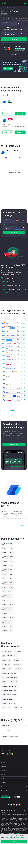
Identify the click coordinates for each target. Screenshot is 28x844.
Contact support (14, 444)
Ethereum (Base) (11, 335)
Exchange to (20, 113)
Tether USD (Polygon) (10, 363)
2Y (19, 157)
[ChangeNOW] (4, 3)
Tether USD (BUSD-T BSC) (11, 351)
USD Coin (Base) (10, 395)
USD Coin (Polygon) (10, 400)
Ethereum (8, 331)
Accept (14, 841)
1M (9, 157)
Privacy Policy (20, 837)
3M (13, 157)
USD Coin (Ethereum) (10, 387)
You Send (5, 22)
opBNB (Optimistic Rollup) (10, 376)
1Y (16, 157)
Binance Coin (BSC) (11, 371)
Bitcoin (7, 323)
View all (13, 410)
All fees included (7, 27)
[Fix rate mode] (15, 34)
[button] (22, 24)
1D (2, 157)
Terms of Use (9, 837)
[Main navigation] (24, 2)
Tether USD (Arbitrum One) (10, 367)
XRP (7, 379)
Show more (22, 525)
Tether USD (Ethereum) (10, 347)
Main (3, 7)
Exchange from (8, 113)
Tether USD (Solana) (10, 355)
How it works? (4, 292)
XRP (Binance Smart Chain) (10, 383)
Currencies (8, 7)
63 (19, 405)
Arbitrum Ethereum (10, 339)
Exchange (14, 39)
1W (6, 157)
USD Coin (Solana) (10, 392)
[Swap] (25, 28)
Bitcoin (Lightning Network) (10, 327)
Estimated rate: (7, 29)
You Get (4, 32)
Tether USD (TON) (11, 359)
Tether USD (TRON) (11, 343)
